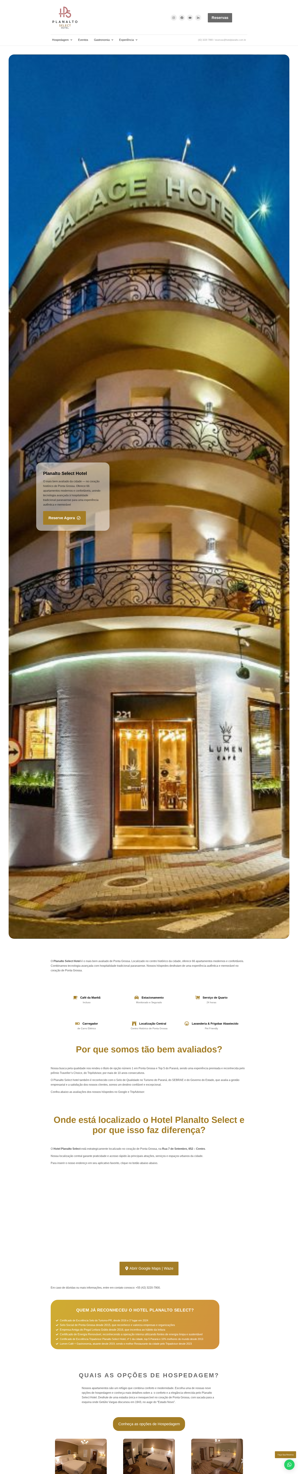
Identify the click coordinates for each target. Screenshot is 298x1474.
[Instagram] (174, 18)
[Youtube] (190, 18)
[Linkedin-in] (198, 18)
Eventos (83, 39)
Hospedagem (60, 39)
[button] (55, 1461)
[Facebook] (182, 18)
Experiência (126, 39)
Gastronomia (102, 39)
